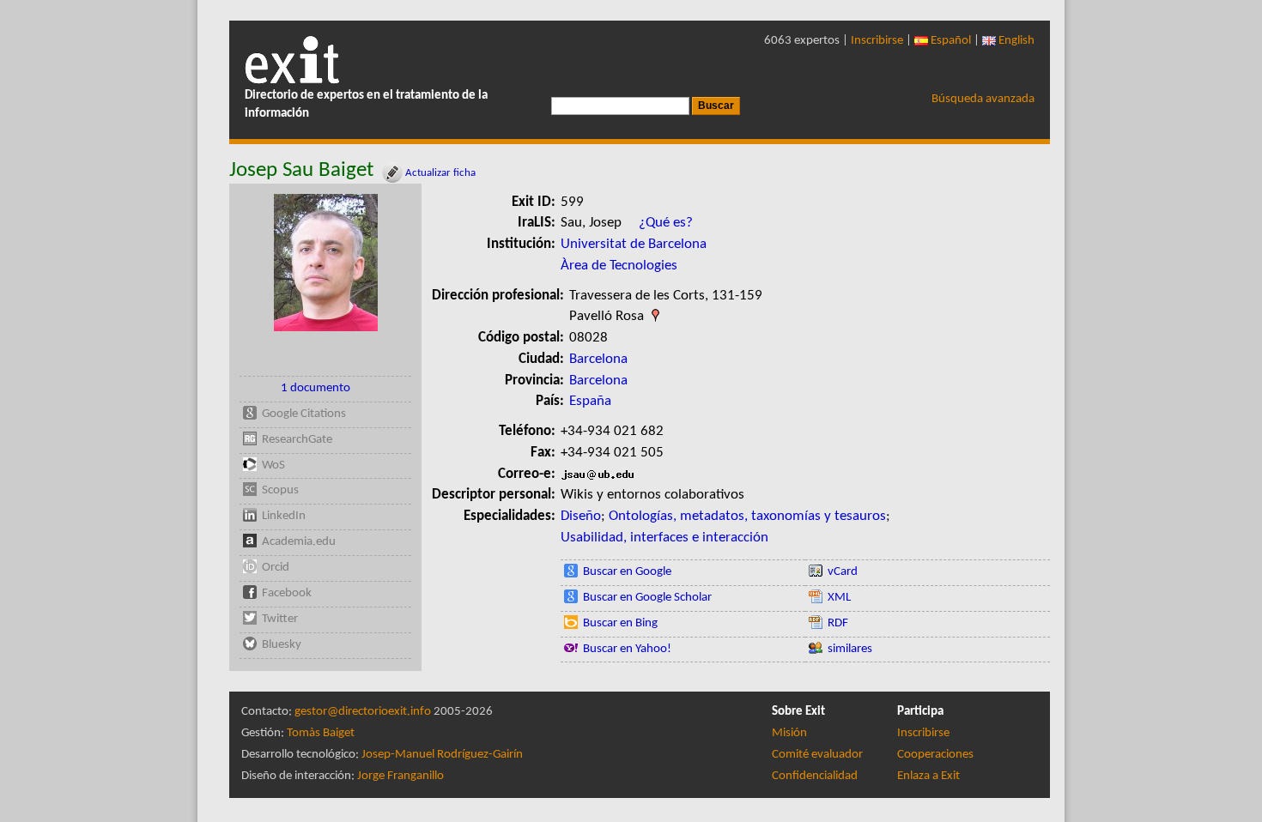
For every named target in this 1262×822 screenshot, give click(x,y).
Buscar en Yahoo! (627, 649)
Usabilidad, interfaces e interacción (664, 537)
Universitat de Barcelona (634, 244)
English (1015, 40)
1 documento (315, 388)
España (590, 401)
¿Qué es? (666, 222)
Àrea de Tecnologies (619, 265)
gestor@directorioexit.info (362, 711)
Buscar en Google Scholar (647, 597)
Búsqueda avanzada (982, 99)
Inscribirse (877, 40)
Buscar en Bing (620, 623)
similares (850, 649)
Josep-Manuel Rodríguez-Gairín (442, 754)
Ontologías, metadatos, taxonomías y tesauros (747, 516)
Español (949, 40)
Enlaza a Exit (928, 776)
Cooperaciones (935, 754)
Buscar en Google (627, 571)
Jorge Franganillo (400, 776)
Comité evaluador (817, 754)
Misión (789, 733)
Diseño (581, 516)
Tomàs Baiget (321, 733)
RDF (838, 623)
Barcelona (598, 359)
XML (839, 597)
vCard (843, 571)
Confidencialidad (815, 776)
